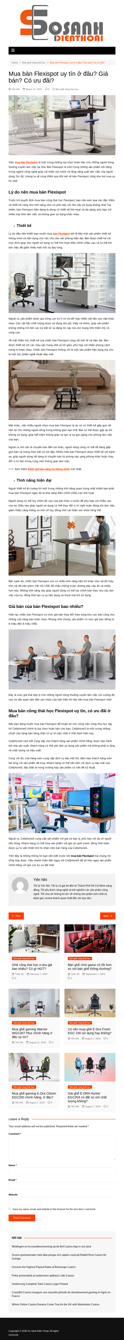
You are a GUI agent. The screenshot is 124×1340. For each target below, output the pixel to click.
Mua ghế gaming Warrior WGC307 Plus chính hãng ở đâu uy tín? (32, 1033)
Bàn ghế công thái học (67, 89)
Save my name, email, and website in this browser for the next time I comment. (54, 1209)
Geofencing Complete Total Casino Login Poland (40, 1284)
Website (13, 1194)
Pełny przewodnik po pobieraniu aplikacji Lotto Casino (43, 1275)
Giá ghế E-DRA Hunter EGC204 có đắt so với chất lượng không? (87, 1097)
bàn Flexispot (61, 233)
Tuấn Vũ (19, 974)
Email (12, 1180)
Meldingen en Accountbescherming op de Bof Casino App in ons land (51, 1246)
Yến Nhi (16, 89)
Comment (15, 1133)
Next (105, 916)
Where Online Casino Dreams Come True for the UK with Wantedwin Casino (55, 1304)
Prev (18, 916)
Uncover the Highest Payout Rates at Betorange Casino (44, 1267)
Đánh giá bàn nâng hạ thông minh (49, 469)
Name (13, 1165)
